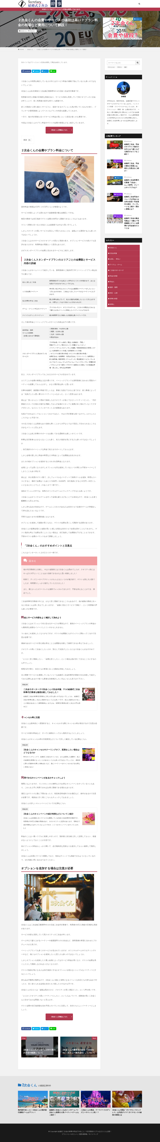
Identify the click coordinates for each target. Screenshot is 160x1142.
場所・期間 (113, 287)
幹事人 (112, 304)
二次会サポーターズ (117, 270)
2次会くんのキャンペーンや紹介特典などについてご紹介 (49, 814)
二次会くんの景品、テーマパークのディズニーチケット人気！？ (95, 1111)
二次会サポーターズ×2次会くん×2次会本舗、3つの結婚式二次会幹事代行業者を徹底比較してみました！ (52, 690)
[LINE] (52, 71)
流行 (125, 67)
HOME (22, 49)
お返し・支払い (115, 259)
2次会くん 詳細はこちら (59, 130)
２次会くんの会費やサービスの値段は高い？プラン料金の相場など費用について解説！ (61, 49)
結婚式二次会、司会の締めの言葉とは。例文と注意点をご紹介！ (131, 167)
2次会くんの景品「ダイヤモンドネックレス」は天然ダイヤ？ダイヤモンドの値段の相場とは (127, 1112)
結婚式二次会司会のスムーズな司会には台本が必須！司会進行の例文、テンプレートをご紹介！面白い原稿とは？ (131, 203)
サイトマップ (93, 1134)
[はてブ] (45, 71)
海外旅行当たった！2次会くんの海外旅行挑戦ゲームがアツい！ (32, 1111)
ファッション (111, 67)
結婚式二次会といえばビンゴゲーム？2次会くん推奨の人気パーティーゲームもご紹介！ (64, 1112)
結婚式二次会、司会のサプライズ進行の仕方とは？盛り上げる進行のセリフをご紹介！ (131, 149)
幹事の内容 (113, 298)
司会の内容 (119, 161)
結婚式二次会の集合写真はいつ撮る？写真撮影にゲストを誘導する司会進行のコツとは (131, 223)
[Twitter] (36, 71)
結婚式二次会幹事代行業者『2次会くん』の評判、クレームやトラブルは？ (131, 183)
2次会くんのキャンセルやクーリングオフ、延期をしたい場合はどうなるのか (51, 751)
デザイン (119, 67)
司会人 (112, 281)
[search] (138, 62)
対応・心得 (119, 142)
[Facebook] (26, 71)
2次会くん (24, 31)
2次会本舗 (113, 253)
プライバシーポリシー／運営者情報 (74, 1134)
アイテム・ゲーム (116, 264)
